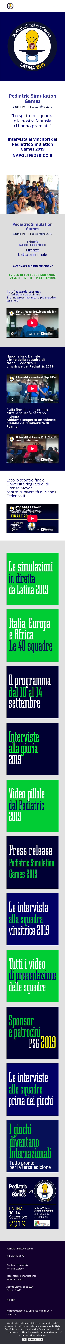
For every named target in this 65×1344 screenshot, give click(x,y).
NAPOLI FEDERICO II (32, 155)
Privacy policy (35, 1339)
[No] (61, 1331)
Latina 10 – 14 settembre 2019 (32, 106)
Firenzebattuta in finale (32, 252)
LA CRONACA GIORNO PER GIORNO (32, 266)
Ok (24, 1339)
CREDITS (10, 1299)
